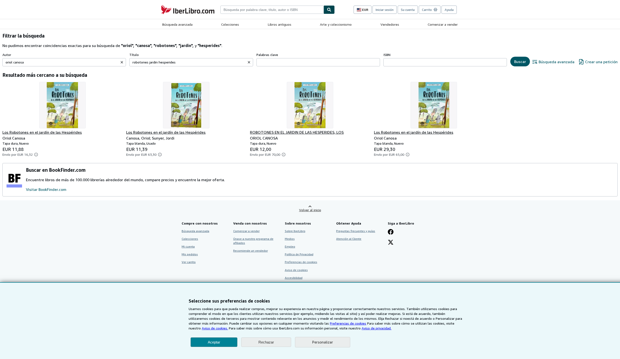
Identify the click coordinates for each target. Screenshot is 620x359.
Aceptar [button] (214, 342)
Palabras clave (267, 55)
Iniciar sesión (385, 10)
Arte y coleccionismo (336, 24)
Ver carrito (189, 262)
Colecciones (230, 24)
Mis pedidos (190, 254)
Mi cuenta (188, 246)
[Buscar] (329, 10)
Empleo (290, 246)
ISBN (386, 55)
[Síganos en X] (391, 242)
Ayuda (449, 10)
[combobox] (272, 10)
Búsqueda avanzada (177, 24)
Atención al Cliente (348, 239)
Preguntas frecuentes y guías (355, 231)
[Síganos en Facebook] (391, 232)
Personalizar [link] (322, 342)
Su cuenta (408, 10)
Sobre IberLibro (295, 231)
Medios (290, 239)
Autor (6, 55)
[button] (122, 62)
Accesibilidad (293, 278)
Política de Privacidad (299, 254)
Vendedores (389, 24)
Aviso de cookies (296, 270)
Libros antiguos (279, 24)
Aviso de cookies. (215, 328)
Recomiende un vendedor (250, 250)
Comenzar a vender (443, 24)
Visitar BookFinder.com (46, 189)
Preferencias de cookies (348, 323)
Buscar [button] (520, 61)
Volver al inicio (310, 210)
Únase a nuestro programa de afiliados (253, 241)
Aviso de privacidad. (376, 328)
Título (134, 55)
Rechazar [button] (266, 342)
